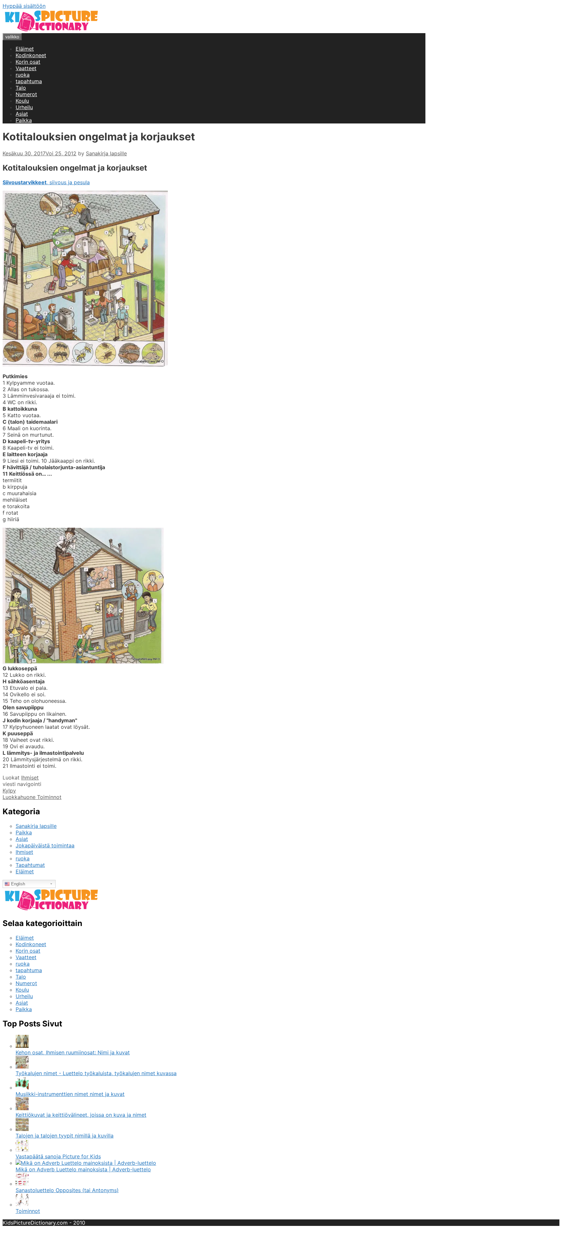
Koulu (22, 100)
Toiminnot (28, 1211)
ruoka (23, 74)
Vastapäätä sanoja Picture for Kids (58, 1156)
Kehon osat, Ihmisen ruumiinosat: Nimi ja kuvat (73, 1052)
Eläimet (25, 48)
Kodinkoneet (31, 55)
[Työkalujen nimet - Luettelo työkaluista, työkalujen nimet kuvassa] (22, 1066)
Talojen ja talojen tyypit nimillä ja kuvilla (65, 1135)
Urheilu (24, 107)
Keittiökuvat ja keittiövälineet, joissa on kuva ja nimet (81, 1115)
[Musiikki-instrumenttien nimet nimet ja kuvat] (22, 1087)
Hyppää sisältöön (24, 6)
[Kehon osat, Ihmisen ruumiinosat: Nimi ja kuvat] (22, 1046)
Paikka (24, 120)
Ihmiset (30, 777)
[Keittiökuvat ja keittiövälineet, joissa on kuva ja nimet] (22, 1108)
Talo (21, 87)
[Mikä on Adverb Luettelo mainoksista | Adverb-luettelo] (86, 1163)
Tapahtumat (30, 865)
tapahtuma (29, 81)
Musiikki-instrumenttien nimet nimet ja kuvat (70, 1094)
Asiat (22, 113)
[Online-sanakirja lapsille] (51, 30)
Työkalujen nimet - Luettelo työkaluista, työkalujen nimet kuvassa (96, 1073)
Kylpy (9, 790)
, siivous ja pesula (46, 182)
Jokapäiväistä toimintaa (45, 845)
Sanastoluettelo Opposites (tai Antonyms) (67, 1190)
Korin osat (28, 61)
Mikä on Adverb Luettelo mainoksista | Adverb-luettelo (83, 1169)
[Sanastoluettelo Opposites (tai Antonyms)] (22, 1183)
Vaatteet (26, 68)
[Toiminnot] (22, 1204)
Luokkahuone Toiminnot (32, 797)
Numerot (26, 94)
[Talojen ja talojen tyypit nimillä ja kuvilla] (22, 1129)
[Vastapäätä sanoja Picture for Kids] (22, 1150)
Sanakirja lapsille (36, 826)
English (17, 883)
